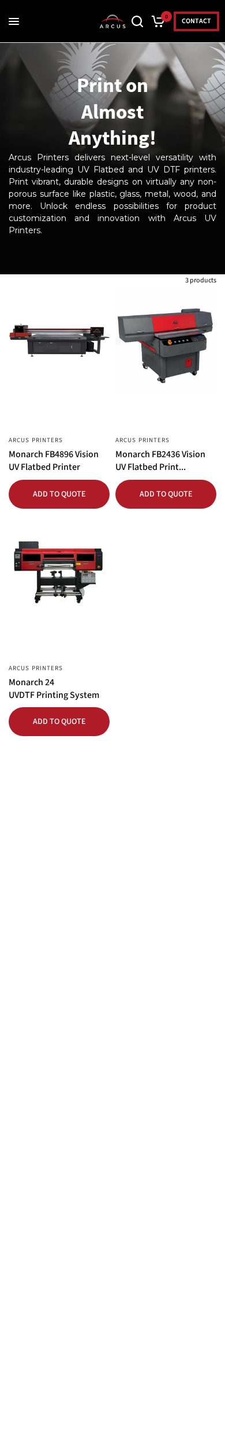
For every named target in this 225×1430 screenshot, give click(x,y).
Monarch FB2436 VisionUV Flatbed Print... (160, 460)
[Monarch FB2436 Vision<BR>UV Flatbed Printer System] (165, 340)
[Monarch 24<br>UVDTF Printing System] (59, 568)
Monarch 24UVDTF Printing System (54, 688)
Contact (196, 21)
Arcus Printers (36, 440)
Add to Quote (59, 494)
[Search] (137, 21)
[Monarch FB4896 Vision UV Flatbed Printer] (59, 340)
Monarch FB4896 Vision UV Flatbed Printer (54, 460)
